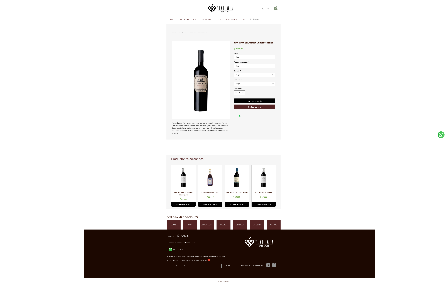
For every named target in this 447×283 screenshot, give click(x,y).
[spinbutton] (239, 93)
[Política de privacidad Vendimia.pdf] (209, 260)
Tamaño (237, 71)
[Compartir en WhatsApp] (240, 115)
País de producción (241, 62)
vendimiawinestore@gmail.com (181, 243)
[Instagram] (262, 8)
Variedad (238, 80)
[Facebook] (268, 8)
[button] (188, 19)
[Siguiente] (279, 186)
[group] (223, 186)
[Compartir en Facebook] (235, 115)
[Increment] (242, 93)
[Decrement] (235, 93)
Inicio (174, 33)
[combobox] (254, 57)
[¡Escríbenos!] (441, 134)
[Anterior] (167, 186)
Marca (237, 53)
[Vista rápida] (183, 177)
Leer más (175, 133)
